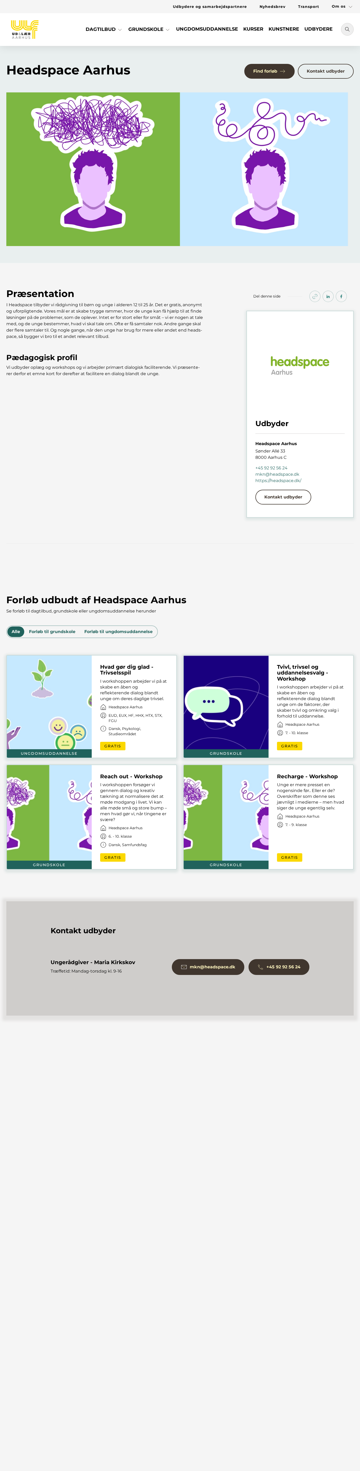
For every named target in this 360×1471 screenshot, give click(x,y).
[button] (104, 31)
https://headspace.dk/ (278, 480)
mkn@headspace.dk (277, 474)
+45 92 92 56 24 (271, 467)
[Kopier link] (314, 296)
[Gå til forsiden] (24, 29)
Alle (16, 631)
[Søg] (347, 29)
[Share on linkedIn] (328, 296)
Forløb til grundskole (52, 631)
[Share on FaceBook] (341, 296)
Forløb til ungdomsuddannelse (118, 631)
